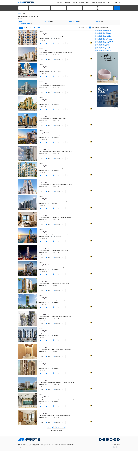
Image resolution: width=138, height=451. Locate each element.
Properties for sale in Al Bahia (102, 44)
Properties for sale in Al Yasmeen (103, 30)
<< (48, 427)
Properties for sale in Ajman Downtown (104, 48)
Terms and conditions (34, 444)
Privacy (41, 444)
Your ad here (115, 83)
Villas (22, 21)
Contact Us (25, 444)
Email (49, 43)
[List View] (90, 27)
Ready (25, 27)
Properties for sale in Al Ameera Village (104, 41)
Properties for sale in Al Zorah (102, 42)
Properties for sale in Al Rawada (102, 47)
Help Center (63, 444)
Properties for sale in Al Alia (101, 38)
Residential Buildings (25, 23)
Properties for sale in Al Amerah (102, 35)
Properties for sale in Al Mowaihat (103, 50)
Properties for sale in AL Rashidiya (103, 36)
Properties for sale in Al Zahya (102, 32)
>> (64, 427)
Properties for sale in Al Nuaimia (102, 45)
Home (19, 13)
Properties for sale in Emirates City (103, 33)
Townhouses (98, 21)
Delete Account (70, 444)
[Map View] (92, 27)
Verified (38, 27)
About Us (20, 444)
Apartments (48, 21)
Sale (24, 13)
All (20, 27)
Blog (50, 444)
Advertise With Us (56, 444)
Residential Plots (74, 21)
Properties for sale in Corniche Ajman (103, 39)
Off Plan (30, 27)
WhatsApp (57, 43)
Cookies (46, 444)
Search (117, 7)
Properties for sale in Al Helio (101, 29)
